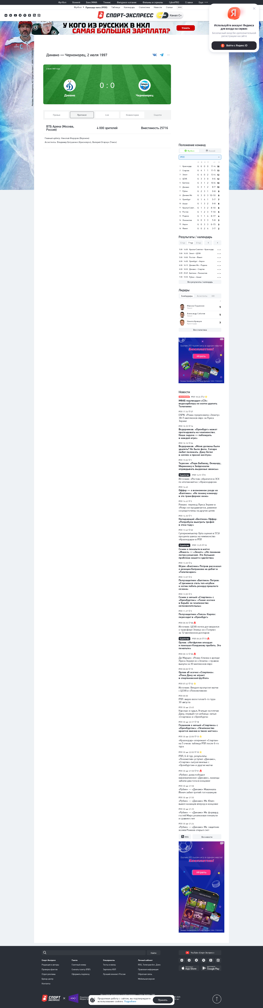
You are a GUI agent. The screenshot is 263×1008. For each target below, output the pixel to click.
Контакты (46, 983)
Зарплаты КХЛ (109, 969)
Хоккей (76, 2)
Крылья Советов (189, 208)
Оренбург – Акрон (197, 261)
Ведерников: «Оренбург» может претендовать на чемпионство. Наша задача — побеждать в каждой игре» (198, 433)
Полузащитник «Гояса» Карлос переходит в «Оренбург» (197, 616)
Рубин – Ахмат (195, 277)
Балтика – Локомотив (198, 273)
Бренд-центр (47, 979)
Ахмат (185, 204)
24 (192, 443)
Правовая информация (148, 969)
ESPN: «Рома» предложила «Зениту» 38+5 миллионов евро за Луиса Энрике (199, 417)
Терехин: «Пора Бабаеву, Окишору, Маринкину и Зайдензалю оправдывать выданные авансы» (200, 466)
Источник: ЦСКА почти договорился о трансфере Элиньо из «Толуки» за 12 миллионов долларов (199, 629)
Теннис (107, 2)
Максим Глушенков (195, 306)
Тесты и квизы (109, 964)
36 (192, 654)
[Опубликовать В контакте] (154, 55)
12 (192, 684)
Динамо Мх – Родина (198, 265)
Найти (153, 953)
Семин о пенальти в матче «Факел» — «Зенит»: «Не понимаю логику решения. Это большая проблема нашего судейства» (199, 553)
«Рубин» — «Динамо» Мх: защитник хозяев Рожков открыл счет (199, 828)
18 (198, 722)
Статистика (144, 7)
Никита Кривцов (194, 321)
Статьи (169, 7)
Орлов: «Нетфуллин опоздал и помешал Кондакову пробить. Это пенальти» (200, 645)
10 (198, 752)
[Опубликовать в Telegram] (161, 55)
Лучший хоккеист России (114, 974)
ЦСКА (184, 179)
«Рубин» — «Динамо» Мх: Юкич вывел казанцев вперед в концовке (198, 802)
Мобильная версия (146, 979)
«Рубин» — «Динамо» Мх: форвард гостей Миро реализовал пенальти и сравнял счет (198, 815)
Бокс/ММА (91, 2)
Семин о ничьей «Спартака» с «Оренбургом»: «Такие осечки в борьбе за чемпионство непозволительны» (197, 601)
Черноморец (144, 95)
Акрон (185, 224)
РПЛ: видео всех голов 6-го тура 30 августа (197, 701)
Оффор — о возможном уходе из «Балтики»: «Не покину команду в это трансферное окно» (198, 493)
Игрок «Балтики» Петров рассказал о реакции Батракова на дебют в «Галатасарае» (200, 569)
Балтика (185, 183)
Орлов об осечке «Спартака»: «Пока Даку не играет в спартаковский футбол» (196, 675)
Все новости (207, 837)
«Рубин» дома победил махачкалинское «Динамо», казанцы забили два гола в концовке (199, 777)
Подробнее (130, 1001)
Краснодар (187, 166)
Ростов (185, 212)
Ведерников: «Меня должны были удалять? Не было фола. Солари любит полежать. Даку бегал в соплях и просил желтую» (199, 450)
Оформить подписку (81, 974)
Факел (185, 228)
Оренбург (186, 199)
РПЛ (193, 397)
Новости (158, 7)
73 (205, 639)
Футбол (62, 2)
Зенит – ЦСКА (195, 253)
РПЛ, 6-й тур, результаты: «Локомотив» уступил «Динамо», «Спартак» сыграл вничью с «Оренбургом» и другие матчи (197, 760)
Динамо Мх (187, 195)
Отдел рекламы (49, 974)
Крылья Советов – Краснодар (201, 249)
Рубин (185, 191)
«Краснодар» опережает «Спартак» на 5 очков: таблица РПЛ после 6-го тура (199, 743)
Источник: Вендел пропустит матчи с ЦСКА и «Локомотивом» (198, 689)
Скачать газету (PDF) (81, 969)
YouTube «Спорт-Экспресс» (202, 952)
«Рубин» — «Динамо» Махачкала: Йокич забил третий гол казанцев (198, 791)
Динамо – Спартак (197, 269)
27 (192, 412)
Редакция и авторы (50, 964)
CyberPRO (174, 2)
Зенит (184, 175)
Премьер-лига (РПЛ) (96, 7)
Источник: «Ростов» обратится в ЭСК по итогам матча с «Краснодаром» (199, 480)
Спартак (185, 170)
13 (198, 737)
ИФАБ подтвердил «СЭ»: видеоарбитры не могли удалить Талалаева (198, 403)
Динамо (69, 95)
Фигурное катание (127, 2)
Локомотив (187, 220)
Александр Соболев (196, 313)
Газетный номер (79, 964)
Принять (162, 999)
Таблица (115, 7)
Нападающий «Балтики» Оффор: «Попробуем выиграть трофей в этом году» (198, 521)
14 (192, 426)
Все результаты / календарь (200, 282)
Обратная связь (145, 974)
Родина (185, 216)
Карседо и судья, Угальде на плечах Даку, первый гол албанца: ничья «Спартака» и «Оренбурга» (199, 713)
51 (198, 771)
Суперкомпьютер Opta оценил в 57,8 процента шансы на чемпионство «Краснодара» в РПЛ (199, 536)
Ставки (189, 2)
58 (192, 623)
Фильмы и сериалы (153, 2)
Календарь (129, 7)
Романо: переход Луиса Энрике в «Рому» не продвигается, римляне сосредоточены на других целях (198, 507)
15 (192, 669)
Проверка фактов (50, 969)
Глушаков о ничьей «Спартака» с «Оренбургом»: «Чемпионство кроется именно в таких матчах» (198, 728)
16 (205, 545)
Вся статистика (200, 330)
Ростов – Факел (195, 257)
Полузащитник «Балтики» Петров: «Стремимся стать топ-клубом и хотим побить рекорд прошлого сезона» (199, 584)
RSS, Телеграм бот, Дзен (149, 964)
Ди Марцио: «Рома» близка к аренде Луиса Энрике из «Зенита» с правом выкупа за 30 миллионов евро (199, 660)
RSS (187, 837)
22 (192, 530)
